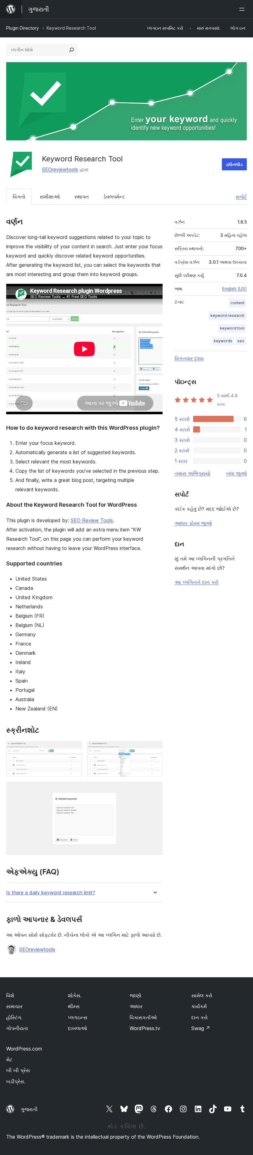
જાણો (135, 995)
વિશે (10, 995)
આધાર (136, 1006)
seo (240, 341)
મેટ (9, 1059)
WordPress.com (24, 1049)
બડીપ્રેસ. (15, 1081)
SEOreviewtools (60, 169)
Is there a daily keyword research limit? (50, 893)
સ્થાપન (81, 197)
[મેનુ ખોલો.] (243, 9)
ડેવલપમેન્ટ (114, 197)
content (237, 302)
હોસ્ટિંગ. (14, 1017)
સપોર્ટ (241, 197)
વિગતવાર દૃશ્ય (189, 358)
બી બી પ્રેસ (18, 1070)
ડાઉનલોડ (234, 164)
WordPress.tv (145, 1028)
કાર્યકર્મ (199, 1006)
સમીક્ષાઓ (50, 197)
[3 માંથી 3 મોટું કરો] (154, 790)
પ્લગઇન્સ (77, 1017)
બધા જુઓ (236, 473)
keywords (223, 341)
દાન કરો (199, 1017)
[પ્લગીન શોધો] (71, 50)
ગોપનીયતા (17, 1028)
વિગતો (19, 197)
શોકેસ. (74, 995)
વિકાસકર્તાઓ (143, 1017)
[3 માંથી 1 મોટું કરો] (74, 749)
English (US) (234, 288)
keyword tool (232, 328)
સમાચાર (14, 1006)
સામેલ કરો (201, 995)
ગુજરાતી (29, 1109)
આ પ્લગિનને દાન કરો (196, 582)
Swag (200, 1028)
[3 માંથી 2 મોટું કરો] (154, 749)
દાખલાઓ (77, 1028)
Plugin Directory (22, 28)
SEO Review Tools (92, 520)
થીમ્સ (74, 1006)
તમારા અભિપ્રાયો (192, 473)
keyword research (227, 315)
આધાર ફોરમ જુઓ (193, 523)
